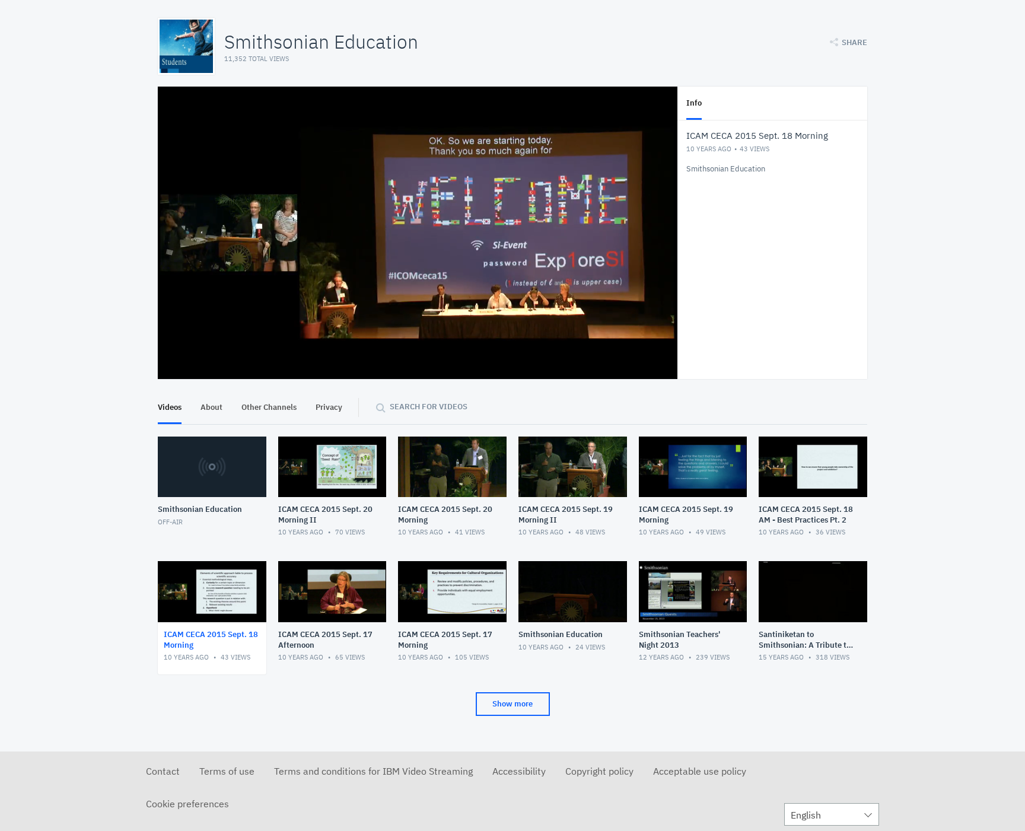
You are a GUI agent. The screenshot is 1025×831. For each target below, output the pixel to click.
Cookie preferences (187, 804)
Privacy (329, 407)
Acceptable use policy (699, 771)
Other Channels (269, 407)
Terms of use (226, 771)
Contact (163, 771)
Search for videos (428, 407)
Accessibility (519, 771)
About (211, 407)
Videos (170, 407)
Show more (512, 704)
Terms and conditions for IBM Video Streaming (373, 771)
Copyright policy (599, 771)
